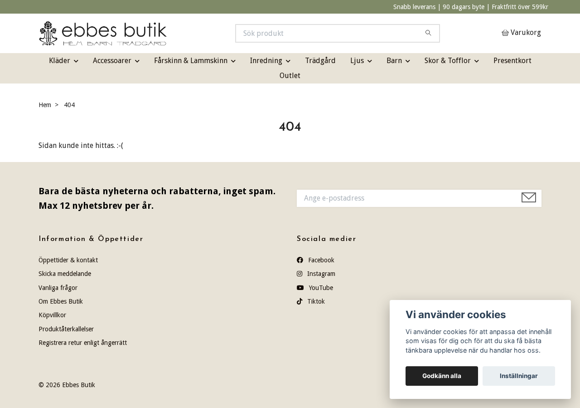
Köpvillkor (52, 315)
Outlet (290, 75)
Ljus (357, 60)
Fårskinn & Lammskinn (190, 60)
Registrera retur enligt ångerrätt (83, 342)
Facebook (320, 260)
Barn (394, 60)
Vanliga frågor (58, 287)
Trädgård (320, 60)
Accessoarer (112, 60)
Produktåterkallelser (66, 329)
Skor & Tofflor (448, 60)
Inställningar (519, 375)
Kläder (59, 60)
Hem (45, 104)
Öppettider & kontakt (68, 260)
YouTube (320, 287)
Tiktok (315, 301)
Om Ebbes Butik (61, 301)
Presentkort (512, 60)
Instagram (320, 273)
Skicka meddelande (65, 273)
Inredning (266, 60)
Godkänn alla (441, 375)
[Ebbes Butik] (164, 33)
